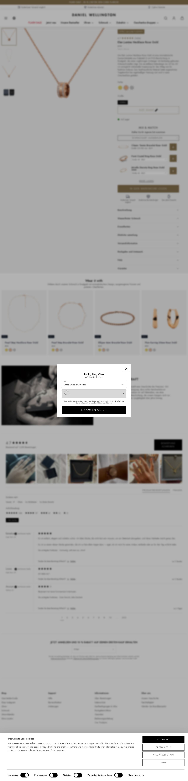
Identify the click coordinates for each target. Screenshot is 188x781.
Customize (162, 747)
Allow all (163, 739)
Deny (163, 762)
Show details (134, 775)
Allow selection (163, 754)
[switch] (53, 775)
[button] (126, 369)
